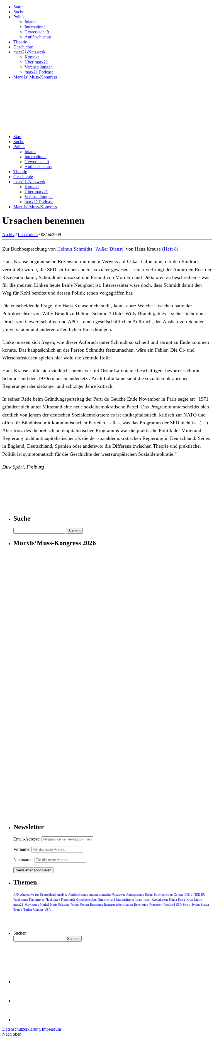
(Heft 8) (170, 249)
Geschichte (23, 47)
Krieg (181, 899)
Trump (17, 909)
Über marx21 (36, 62)
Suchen (19, 933)
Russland (169, 904)
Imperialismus (125, 899)
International (36, 26)
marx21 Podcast (39, 72)
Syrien (195, 904)
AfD (16, 894)
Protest (84, 904)
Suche (18, 11)
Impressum (51, 1029)
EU (203, 894)
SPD (179, 904)
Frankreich (68, 899)
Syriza (205, 904)
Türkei (27, 909)
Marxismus (32, 904)
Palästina (63, 904)
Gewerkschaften (86, 899)
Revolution (141, 904)
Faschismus (20, 899)
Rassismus (96, 904)
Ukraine (38, 909)
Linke (198, 899)
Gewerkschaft (37, 32)
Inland (30, 21)
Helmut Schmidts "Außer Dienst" (91, 249)
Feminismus (36, 899)
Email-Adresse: (27, 839)
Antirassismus (135, 894)
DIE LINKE (192, 894)
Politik (19, 16)
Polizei (74, 904)
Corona (178, 894)
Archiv (8, 234)
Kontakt (32, 57)
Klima (173, 899)
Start (17, 6)
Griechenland (106, 899)
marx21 (18, 904)
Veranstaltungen (39, 67)
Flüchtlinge (52, 899)
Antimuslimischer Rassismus (107, 894)
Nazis (53, 904)
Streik (186, 904)
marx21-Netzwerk (29, 52)
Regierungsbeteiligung (118, 904)
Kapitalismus (160, 899)
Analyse (62, 894)
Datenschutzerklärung (21, 1029)
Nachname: (23, 859)
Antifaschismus (38, 37)
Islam (138, 899)
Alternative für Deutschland (38, 894)
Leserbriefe (28, 234)
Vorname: (21, 849)
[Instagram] (22, 1019)
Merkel (44, 904)
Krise (189, 899)
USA (48, 909)
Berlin (149, 894)
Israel (147, 899)
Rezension (155, 904)
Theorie (20, 42)
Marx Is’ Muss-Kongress (35, 77)
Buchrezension (163, 894)
